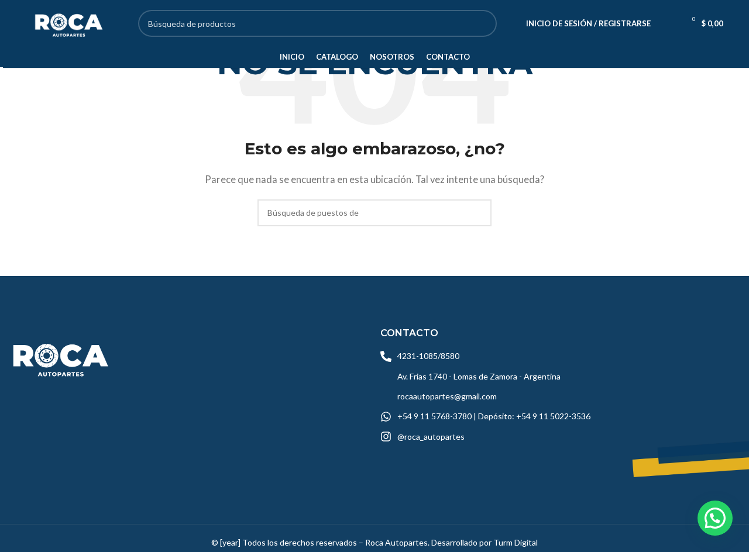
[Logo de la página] (67, 22)
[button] (715, 518)
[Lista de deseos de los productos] (667, 23)
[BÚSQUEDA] (483, 23)
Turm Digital (515, 542)
